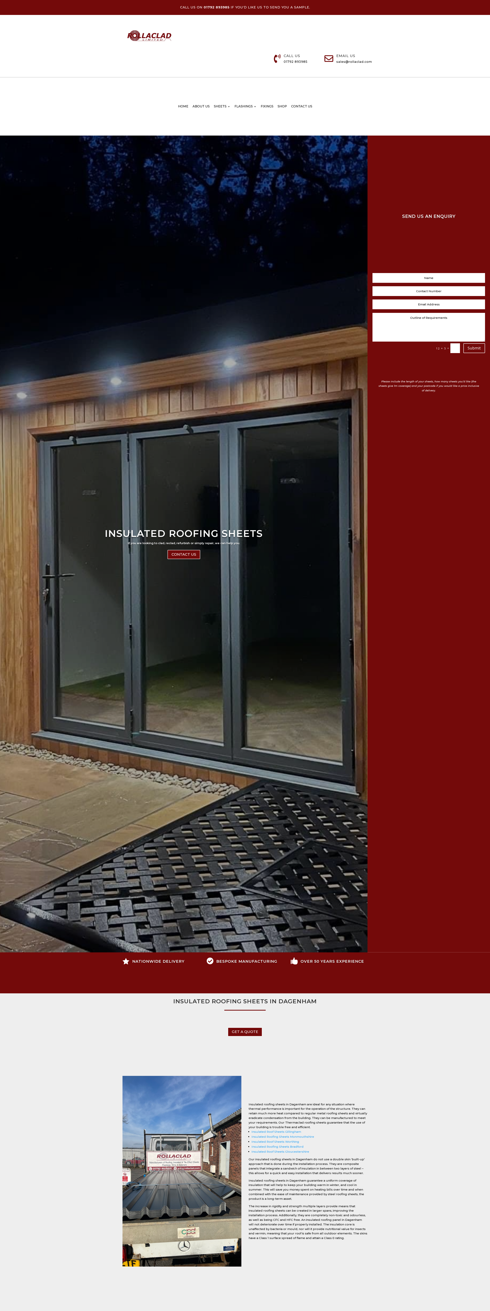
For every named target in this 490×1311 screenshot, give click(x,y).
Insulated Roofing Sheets (184, 533)
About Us (201, 106)
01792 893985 (295, 62)
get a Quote (245, 1032)
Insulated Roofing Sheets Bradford (278, 1146)
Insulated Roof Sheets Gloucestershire (280, 1151)
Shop (282, 106)
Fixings (267, 106)
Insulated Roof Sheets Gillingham (276, 1132)
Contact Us (184, 554)
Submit (474, 348)
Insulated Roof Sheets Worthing (275, 1141)
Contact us (301, 106)
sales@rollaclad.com (354, 62)
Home (183, 106)
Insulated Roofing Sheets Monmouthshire (283, 1136)
